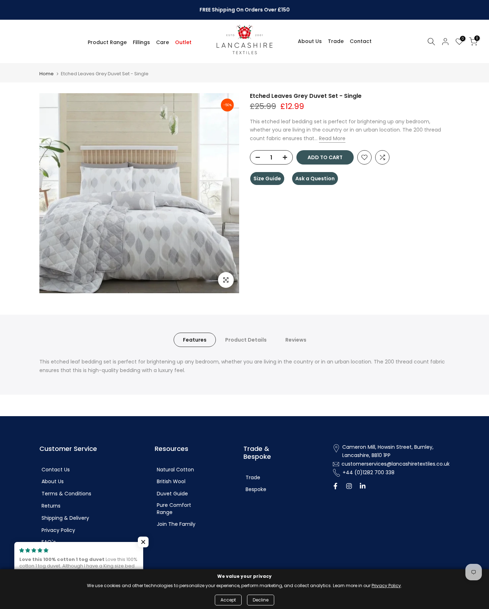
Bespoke (256, 489)
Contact (361, 41)
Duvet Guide (172, 493)
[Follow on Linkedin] (362, 486)
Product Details (246, 339)
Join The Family (176, 524)
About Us (310, 41)
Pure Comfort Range (174, 509)
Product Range (107, 42)
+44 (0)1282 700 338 (368, 472)
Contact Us (56, 469)
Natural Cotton (175, 469)
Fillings (141, 42)
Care (162, 42)
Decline (260, 600)
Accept (228, 600)
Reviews (295, 339)
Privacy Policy (58, 530)
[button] (143, 542)
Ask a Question (315, 178)
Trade (336, 41)
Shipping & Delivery (65, 518)
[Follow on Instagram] (349, 486)
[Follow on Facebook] (335, 486)
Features (195, 339)
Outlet (183, 42)
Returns (51, 506)
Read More (332, 138)
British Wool (171, 481)
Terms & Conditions (66, 493)
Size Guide (267, 178)
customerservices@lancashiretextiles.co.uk (396, 464)
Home (46, 73)
